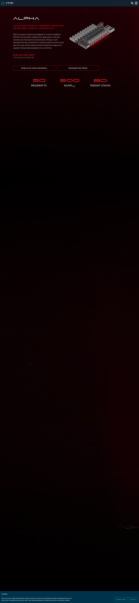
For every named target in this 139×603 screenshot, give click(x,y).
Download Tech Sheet (78, 68)
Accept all (133, 599)
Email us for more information (34, 68)
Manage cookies (121, 599)
